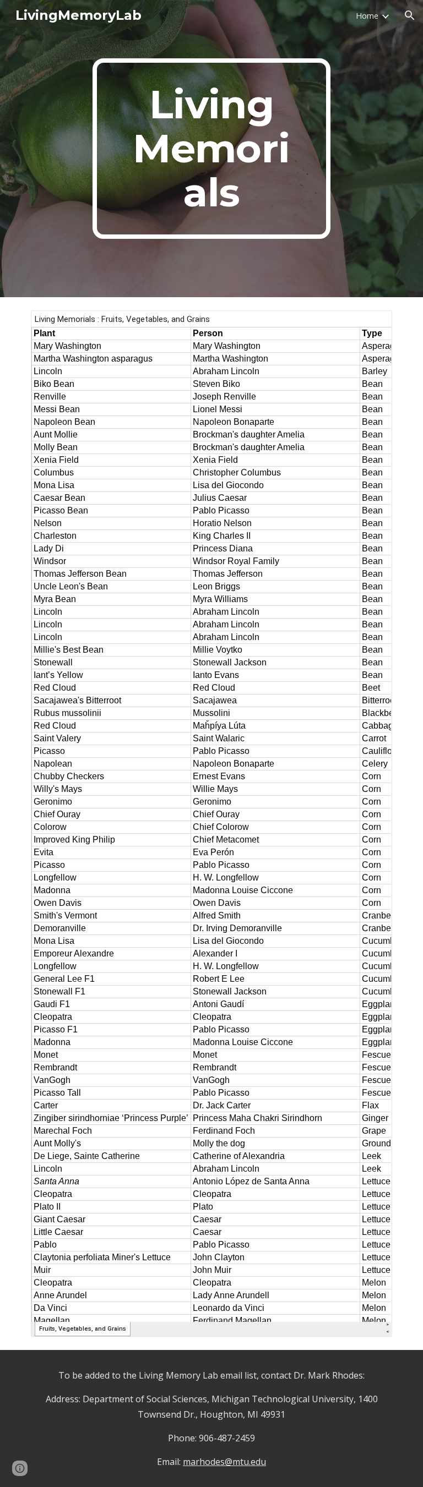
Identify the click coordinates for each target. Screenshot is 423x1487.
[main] (211, 148)
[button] (410, 15)
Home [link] (367, 15)
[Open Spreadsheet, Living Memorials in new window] (371, 324)
